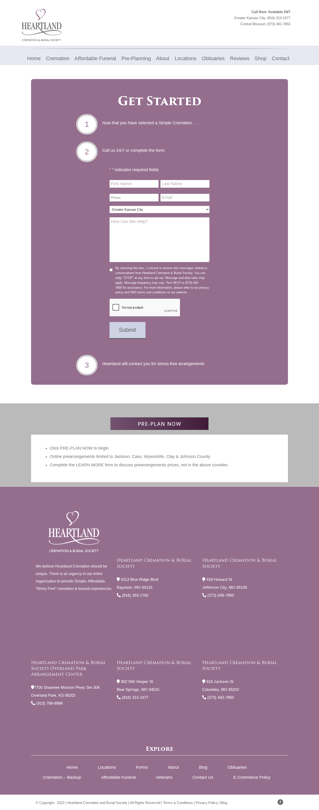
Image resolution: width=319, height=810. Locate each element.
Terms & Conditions (178, 803)
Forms (142, 767)
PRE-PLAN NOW (159, 423)
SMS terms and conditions (148, 292)
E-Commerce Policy (251, 777)
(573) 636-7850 (220, 595)
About (173, 767)
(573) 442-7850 (278, 24)
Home (72, 767)
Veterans (164, 777)
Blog (203, 767)
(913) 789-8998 (49, 703)
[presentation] (145, 308)
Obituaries (237, 767)
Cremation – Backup (62, 777)
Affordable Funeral (118, 777)
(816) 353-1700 (134, 595)
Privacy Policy (207, 803)
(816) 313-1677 (278, 18)
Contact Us (202, 777)
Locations (107, 767)
